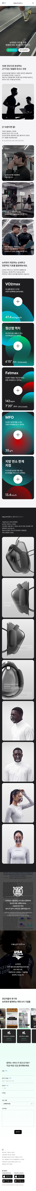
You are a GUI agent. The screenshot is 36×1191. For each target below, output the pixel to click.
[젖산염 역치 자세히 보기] (17, 345)
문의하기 (18, 1132)
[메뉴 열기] (33, 3)
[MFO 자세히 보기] (17, 434)
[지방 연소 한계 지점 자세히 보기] (17, 479)
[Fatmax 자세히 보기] (17, 390)
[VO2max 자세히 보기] (17, 301)
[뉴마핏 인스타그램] (17, 1149)
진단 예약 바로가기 (12, 50)
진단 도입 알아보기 (24, 50)
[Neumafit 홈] (18, 3)
